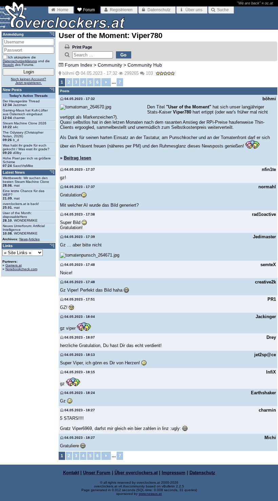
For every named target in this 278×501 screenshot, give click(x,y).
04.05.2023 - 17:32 (79, 99)
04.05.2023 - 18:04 (79, 316)
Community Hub (144, 65)
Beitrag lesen (77, 157)
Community (110, 65)
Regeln (8, 65)
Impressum (173, 472)
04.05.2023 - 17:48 (79, 264)
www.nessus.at (150, 494)
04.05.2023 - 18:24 (79, 393)
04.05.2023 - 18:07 (79, 337)
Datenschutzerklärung (20, 61)
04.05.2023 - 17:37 (79, 169)
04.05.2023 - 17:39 (79, 237)
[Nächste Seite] (106, 82)
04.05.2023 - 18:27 (79, 410)
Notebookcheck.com (21, 269)
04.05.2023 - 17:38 (79, 214)
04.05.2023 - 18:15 (79, 372)
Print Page (82, 47)
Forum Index (78, 65)
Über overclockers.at (136, 472)
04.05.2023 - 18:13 (79, 355)
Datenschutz (202, 472)
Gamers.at (13, 265)
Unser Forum (97, 472)
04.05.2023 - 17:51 (79, 299)
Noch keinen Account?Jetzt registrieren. (28, 81)
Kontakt (71, 472)
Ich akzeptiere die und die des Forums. (26, 61)
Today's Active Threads (28, 96)
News (23, 239)
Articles (34, 239)
